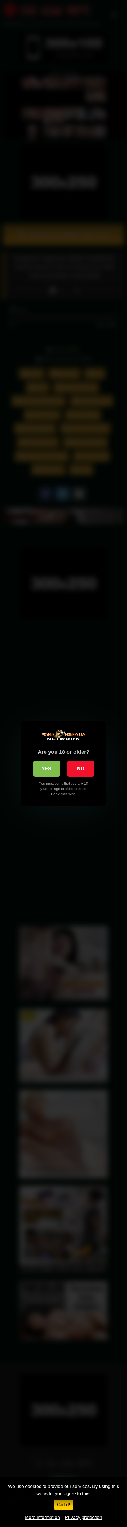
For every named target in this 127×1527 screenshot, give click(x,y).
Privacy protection (83, 1517)
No (80, 768)
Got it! (63, 1504)
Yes (46, 768)
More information (42, 1517)
